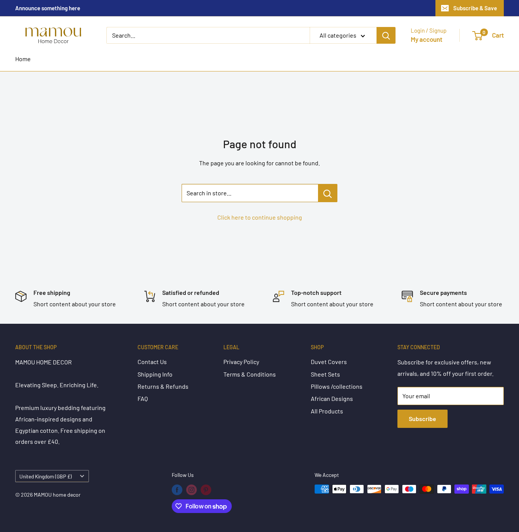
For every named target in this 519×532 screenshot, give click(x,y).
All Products (327, 411)
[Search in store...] (327, 193)
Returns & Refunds (163, 386)
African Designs (332, 398)
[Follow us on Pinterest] (206, 489)
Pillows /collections (336, 386)
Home (23, 58)
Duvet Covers (329, 361)
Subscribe (422, 418)
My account (426, 39)
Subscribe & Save (475, 8)
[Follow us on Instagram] (191, 489)
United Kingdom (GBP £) (45, 476)
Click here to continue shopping (259, 217)
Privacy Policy (241, 361)
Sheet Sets (325, 374)
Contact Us (152, 361)
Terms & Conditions (249, 374)
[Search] (386, 35)
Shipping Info (155, 374)
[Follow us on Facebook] (177, 489)
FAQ (143, 398)
